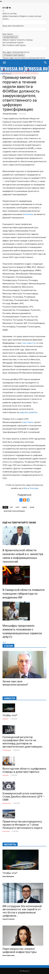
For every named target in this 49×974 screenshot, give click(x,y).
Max (25, 488)
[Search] (45, 62)
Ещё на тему (10, 522)
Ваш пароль (8, 34)
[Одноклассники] (24, 499)
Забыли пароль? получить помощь (18, 40)
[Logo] (12, 71)
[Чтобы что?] (24, 707)
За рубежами (7, 750)
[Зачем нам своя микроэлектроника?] (24, 664)
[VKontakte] (10, 8)
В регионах (6, 831)
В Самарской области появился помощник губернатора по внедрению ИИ (23, 593)
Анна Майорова (8, 876)
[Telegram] (7, 8)
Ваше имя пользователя (13, 26)
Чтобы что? (10, 715)
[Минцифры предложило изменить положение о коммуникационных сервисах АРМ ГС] (24, 611)
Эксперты (10, 844)
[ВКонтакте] (20, 499)
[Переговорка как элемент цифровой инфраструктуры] (24, 936)
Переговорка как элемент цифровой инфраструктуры (20, 950)
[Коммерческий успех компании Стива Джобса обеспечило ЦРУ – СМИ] (24, 786)
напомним (28, 214)
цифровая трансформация (14, 511)
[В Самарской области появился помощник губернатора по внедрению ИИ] (24, 575)
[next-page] (5, 642)
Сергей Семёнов (8, 919)
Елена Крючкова (9, 955)
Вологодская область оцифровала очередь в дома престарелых (24, 770)
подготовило (28, 422)
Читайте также (26, 522)
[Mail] (4, 8)
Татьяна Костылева (10, 114)
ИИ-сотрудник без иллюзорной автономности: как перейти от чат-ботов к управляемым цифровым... (22, 911)
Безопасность (7, 803)
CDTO (17, 507)
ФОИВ (32, 507)
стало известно (28, 343)
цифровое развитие (28, 412)
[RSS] (5, 8)
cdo (11, 507)
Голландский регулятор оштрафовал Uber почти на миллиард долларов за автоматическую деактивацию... (23, 742)
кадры (24, 507)
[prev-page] (3, 642)
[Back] (3, 11)
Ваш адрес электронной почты (16, 52)
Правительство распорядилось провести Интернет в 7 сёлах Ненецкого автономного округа (22, 824)
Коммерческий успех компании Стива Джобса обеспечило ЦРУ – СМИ (24, 796)
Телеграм (33, 488)
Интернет (6, 719)
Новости (9, 698)
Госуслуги (6, 775)
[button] (4, 62)
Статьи (8, 645)
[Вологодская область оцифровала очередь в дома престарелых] (24, 760)
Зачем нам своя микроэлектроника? (15, 683)
